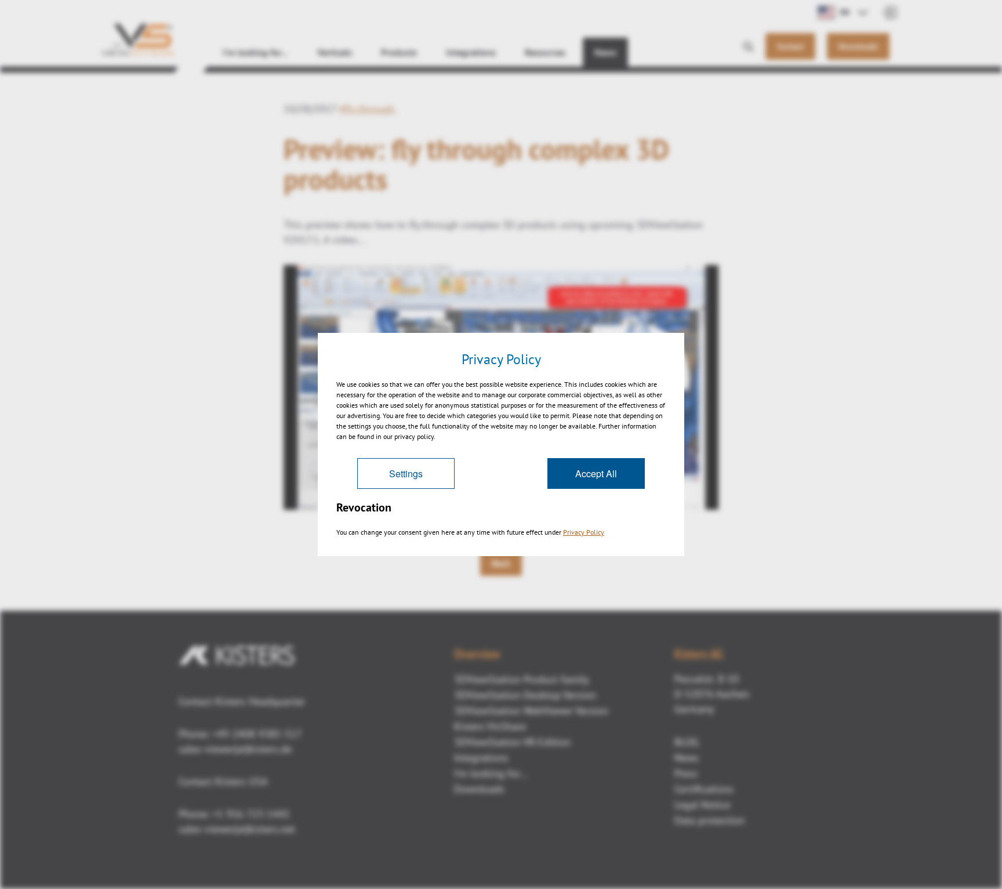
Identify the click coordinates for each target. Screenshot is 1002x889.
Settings (406, 473)
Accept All (596, 473)
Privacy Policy (583, 532)
